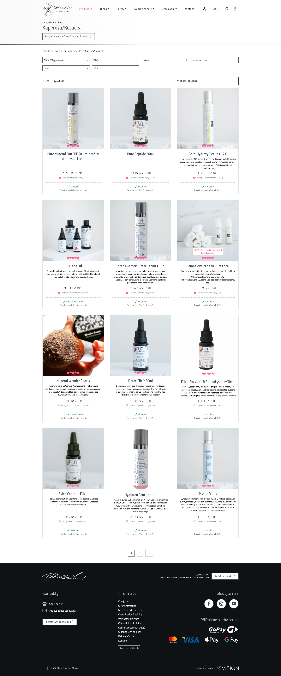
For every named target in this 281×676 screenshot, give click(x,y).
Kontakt (122, 640)
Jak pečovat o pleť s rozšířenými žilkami (67, 36)
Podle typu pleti (74, 51)
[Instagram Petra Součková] (221, 604)
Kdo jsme (123, 601)
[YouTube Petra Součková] (234, 604)
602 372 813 (56, 604)
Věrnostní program (128, 618)
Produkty (47, 51)
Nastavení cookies (128, 648)
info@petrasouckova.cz (62, 610)
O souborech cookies (129, 631)
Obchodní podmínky (129, 623)
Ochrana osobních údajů (131, 627)
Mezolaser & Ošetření (130, 610)
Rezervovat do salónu (58, 621)
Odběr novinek (223, 576)
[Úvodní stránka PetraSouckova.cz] (57, 9)
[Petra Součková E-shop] (64, 576)
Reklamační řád (126, 636)
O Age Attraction (127, 605)
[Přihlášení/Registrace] (204, 8)
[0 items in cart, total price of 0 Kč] (235, 8)
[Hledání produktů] (226, 8)
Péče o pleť (59, 51)
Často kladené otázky (130, 614)
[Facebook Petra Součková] (209, 604)
